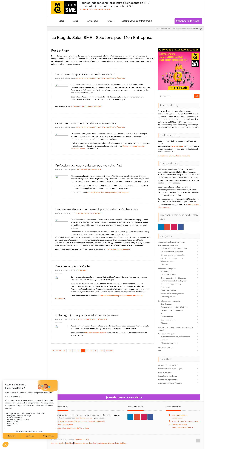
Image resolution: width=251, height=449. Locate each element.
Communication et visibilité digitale (174, 307)
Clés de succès (167, 304)
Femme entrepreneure (167, 379)
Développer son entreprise (169, 301)
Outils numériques (168, 320)
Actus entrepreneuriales (168, 245)
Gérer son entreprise (167, 334)
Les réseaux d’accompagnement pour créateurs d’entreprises (96, 209)
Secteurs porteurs (168, 297)
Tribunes (164, 264)
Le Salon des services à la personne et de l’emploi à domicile (81, 421)
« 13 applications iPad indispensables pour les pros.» (108, 192)
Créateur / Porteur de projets (170, 369)
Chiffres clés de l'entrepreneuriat (174, 248)
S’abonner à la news (188, 20)
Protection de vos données (85, 443)
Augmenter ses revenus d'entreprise (175, 336)
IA (161, 313)
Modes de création (168, 290)
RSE (159, 351)
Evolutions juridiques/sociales (173, 255)
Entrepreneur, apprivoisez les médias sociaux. (85, 74)
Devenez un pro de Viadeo (73, 266)
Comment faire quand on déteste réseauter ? (85, 123)
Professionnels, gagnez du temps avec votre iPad (88, 165)
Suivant (109, 351)
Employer (164, 340)
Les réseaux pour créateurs (118, 249)
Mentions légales (58, 443)
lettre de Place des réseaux (95, 332)
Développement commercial (172, 310)
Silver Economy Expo (65, 424)
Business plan (166, 271)
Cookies (69, 443)
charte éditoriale (176, 146)
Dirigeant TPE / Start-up (168, 365)
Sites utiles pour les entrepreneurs (185, 421)
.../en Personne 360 (81, 440)
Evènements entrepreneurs (172, 252)
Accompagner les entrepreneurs (136, 21)
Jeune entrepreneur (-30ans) (170, 383)
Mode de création (165, 347)
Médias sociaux (167, 317)
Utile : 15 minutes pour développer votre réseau (87, 315)
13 (102, 351)
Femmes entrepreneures (171, 284)
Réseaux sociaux (167, 261)
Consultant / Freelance (167, 376)
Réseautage (165, 323)
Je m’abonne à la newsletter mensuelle (174, 156)
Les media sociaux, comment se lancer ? (86, 106)
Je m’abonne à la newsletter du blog (112, 443)
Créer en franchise (168, 274)
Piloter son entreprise (169, 343)
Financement (166, 287)
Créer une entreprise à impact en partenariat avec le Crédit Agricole (174, 279)
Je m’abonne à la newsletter (125, 397)
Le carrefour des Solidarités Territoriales (73, 428)
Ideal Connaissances (84, 418)
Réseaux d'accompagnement (172, 293)
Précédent (57, 351)
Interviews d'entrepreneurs (172, 258)
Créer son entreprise (166, 268)
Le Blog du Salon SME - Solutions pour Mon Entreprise (101, 37)
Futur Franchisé (164, 372)
